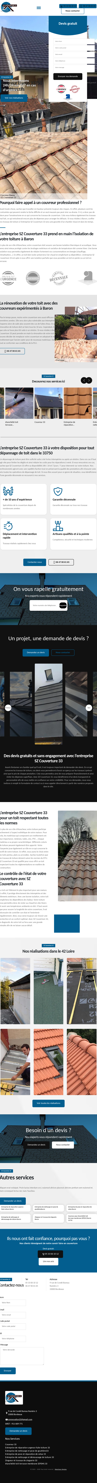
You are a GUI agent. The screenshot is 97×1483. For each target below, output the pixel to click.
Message (4, 1345)
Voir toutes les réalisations (48, 1103)
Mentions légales (61, 1469)
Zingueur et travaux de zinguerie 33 (21, 1460)
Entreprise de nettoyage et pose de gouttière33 (26, 1451)
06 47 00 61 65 (89, 6)
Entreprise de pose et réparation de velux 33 (25, 1454)
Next (89, 380)
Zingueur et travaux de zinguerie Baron (45, 1218)
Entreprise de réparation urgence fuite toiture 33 (69, 423)
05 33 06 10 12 (70, 6)
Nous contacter (73, 11)
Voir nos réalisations (14, 98)
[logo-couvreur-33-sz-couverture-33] (9, 8)
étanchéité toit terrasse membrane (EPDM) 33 (11, 423)
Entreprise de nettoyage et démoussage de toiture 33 (29, 1457)
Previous (84, 380)
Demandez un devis (36, 652)
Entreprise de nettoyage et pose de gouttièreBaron (46, 1208)
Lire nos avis (48, 1261)
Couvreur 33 (40, 422)
